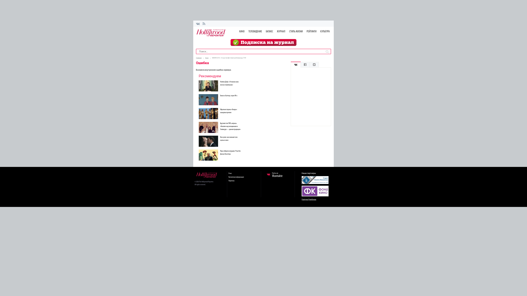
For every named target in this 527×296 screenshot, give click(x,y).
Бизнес (269, 31)
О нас (230, 173)
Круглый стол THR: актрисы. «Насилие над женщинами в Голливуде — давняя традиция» (230, 126)
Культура (325, 31)
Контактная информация (236, 177)
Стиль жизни (296, 31)
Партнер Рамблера (309, 199)
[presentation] (296, 64)
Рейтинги (311, 31)
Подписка (231, 181)
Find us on (277, 175)
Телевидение (255, 31)
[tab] (296, 65)
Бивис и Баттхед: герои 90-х (228, 96)
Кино (242, 31)
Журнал (281, 31)
